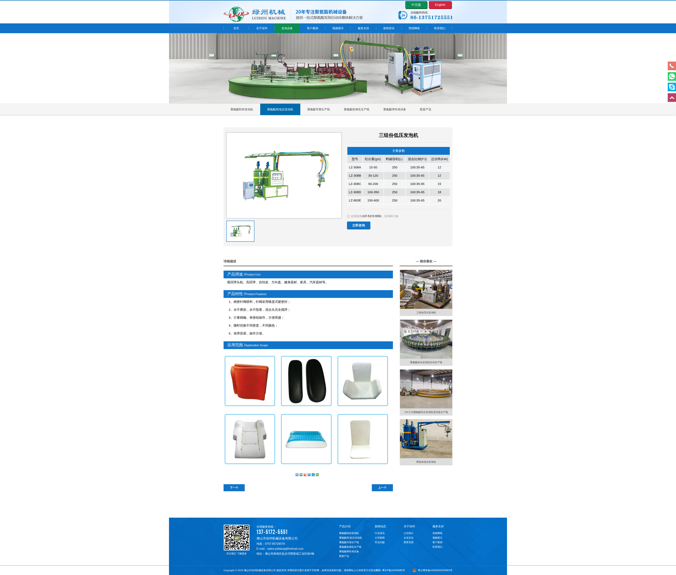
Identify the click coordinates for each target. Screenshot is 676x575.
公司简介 (409, 533)
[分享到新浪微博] (305, 474)
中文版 (416, 5)
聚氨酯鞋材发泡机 (242, 109)
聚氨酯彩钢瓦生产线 (356, 109)
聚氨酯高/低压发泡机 (280, 109)
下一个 (234, 487)
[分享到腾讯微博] (309, 474)
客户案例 (312, 28)
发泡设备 (287, 28)
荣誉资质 (409, 542)
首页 (236, 28)
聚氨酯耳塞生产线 (318, 109)
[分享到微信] (317, 474)
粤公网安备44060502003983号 (435, 570)
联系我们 (439, 28)
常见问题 (380, 542)
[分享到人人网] (313, 474)
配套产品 (425, 109)
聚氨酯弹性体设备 (394, 109)
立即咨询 (358, 225)
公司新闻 (380, 537)
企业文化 (409, 537)
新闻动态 (380, 526)
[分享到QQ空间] (301, 474)
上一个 (382, 487)
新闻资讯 (389, 28)
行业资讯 (380, 533)
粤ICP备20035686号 (393, 570)
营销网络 (414, 28)
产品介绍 (344, 526)
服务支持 (363, 28)
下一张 (227, 227)
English (440, 5)
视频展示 (338, 28)
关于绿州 (261, 28)
